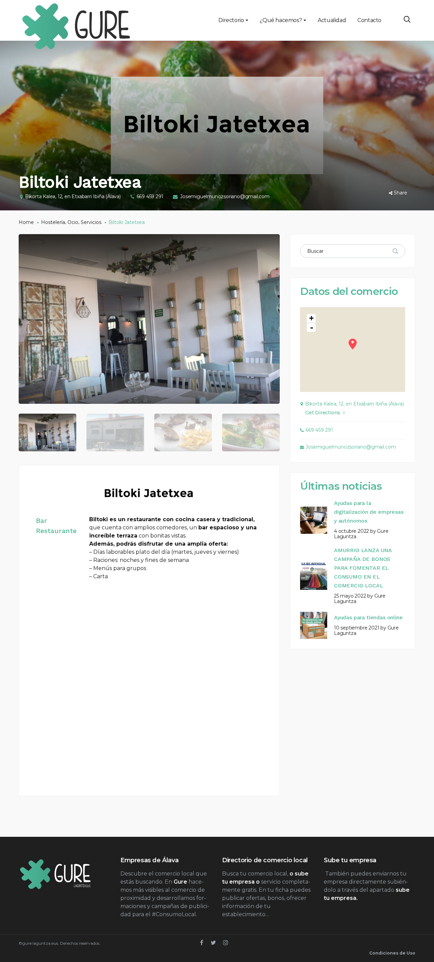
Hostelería (53, 222)
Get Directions (322, 413)
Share (400, 193)
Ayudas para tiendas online (368, 617)
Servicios (91, 222)
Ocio (72, 222)
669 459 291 (150, 196)
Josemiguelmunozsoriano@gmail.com (225, 196)
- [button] (311, 327)
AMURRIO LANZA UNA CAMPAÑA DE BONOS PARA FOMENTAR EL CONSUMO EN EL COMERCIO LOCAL (363, 568)
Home (26, 222)
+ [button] (311, 318)
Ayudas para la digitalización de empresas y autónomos (368, 512)
